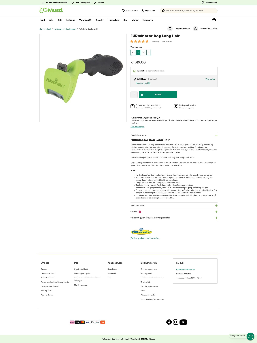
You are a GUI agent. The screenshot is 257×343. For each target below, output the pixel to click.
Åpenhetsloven (47, 295)
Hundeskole (113, 20)
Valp (51, 20)
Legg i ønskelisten (182, 29)
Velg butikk (210, 79)
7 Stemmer (155, 41)
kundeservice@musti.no (185, 269)
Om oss (44, 269)
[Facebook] (169, 322)
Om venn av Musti (48, 273)
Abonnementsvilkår (148, 295)
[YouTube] (183, 322)
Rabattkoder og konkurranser (152, 299)
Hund (42, 20)
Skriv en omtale (167, 41)
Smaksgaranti (146, 273)
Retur (143, 291)
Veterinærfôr (85, 20)
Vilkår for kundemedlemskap (152, 278)
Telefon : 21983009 (183, 274)
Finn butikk (112, 273)
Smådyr (100, 20)
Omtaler (135, 212)
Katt (60, 20)
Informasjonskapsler (82, 273)
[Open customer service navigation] (250, 336)
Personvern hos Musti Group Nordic (55, 282)
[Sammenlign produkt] (195, 28)
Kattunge (70, 20)
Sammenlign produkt (209, 29)
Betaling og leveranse (149, 286)
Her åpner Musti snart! (49, 286)
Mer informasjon (137, 127)
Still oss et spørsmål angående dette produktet (150, 218)
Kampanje (148, 20)
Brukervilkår (145, 282)
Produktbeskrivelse (138, 135)
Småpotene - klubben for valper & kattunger (87, 279)
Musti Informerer (81, 285)
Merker (135, 20)
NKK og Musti (46, 291)
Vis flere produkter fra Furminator (145, 238)
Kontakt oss (112, 269)
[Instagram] (175, 322)
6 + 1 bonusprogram (149, 269)
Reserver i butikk (143, 83)
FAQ (109, 278)
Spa (125, 20)
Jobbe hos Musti (47, 278)
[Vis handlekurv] (215, 20)
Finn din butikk (211, 2)
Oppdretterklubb (81, 269)
